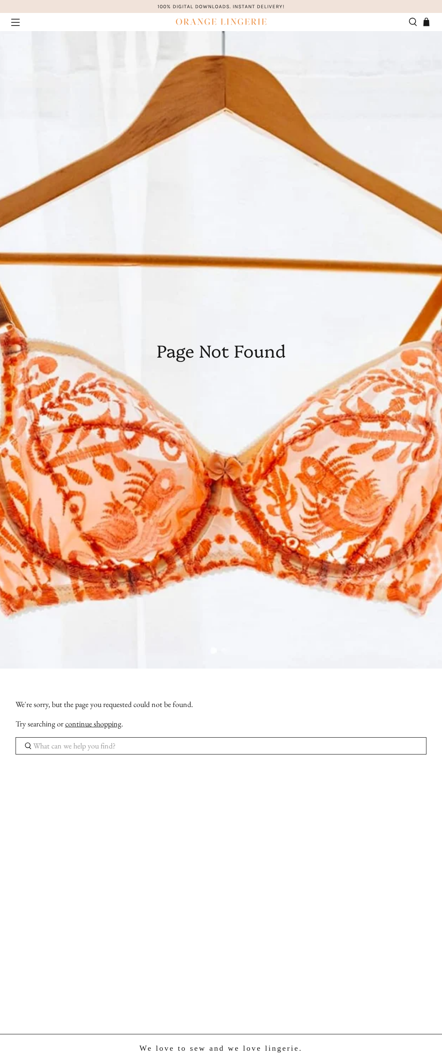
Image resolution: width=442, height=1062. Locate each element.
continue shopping (93, 724)
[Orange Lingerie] (221, 22)
